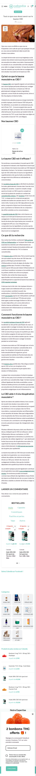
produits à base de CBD (11, 184)
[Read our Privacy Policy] (29, 759)
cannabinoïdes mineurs (8, 196)
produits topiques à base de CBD (14, 322)
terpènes (21, 196)
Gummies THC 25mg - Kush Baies (19, 666)
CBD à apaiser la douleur (9, 282)
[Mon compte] (28, 6)
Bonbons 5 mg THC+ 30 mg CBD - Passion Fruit (20, 688)
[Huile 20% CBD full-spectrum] (4, 702)
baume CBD (7, 84)
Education (18, 11)
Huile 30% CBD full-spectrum (18, 676)
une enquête (9, 296)
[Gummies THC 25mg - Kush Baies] (4, 668)
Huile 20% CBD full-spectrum (18, 699)
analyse (3, 265)
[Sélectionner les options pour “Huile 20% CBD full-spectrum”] (28, 529)
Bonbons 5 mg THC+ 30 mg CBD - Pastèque (20, 654)
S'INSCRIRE (11, 768)
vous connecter (13, 494)
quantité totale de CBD (10, 214)
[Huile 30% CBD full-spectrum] (4, 678)
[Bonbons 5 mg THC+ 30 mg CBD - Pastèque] (4, 656)
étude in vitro (8, 256)
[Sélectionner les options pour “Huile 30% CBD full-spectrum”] (15, 529)
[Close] (32, 714)
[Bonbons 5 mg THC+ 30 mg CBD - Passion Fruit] (4, 690)
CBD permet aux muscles (25, 446)
